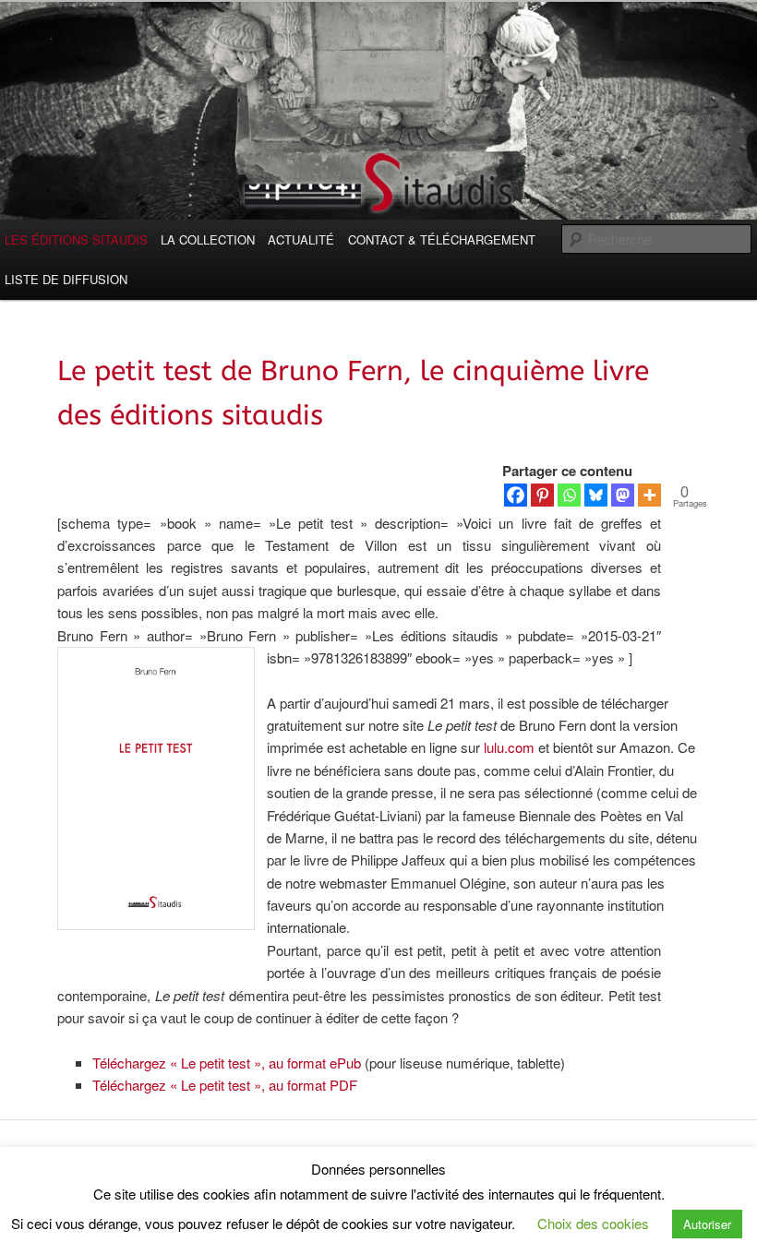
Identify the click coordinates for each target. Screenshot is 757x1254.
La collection (208, 239)
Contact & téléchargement (441, 239)
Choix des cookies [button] (593, 1223)
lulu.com (509, 747)
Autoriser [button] (707, 1224)
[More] (649, 480)
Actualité (301, 239)
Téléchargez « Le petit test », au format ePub (226, 1062)
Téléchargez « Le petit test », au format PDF (224, 1084)
